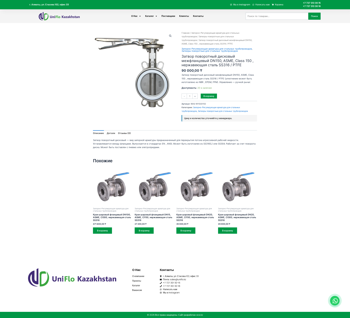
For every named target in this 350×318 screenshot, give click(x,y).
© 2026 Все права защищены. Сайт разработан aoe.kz (175, 314)
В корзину (208, 96)
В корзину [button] (102, 230)
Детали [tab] (111, 133)
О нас (134, 16)
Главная (185, 33)
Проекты (136, 280)
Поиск (314, 16)
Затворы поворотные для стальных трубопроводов (210, 51)
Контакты (198, 16)
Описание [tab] (98, 133)
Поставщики (168, 16)
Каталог (149, 16)
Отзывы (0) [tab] (124, 133)
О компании (138, 276)
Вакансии (137, 290)
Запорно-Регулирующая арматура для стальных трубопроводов (217, 48)
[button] (170, 35)
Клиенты (184, 16)
